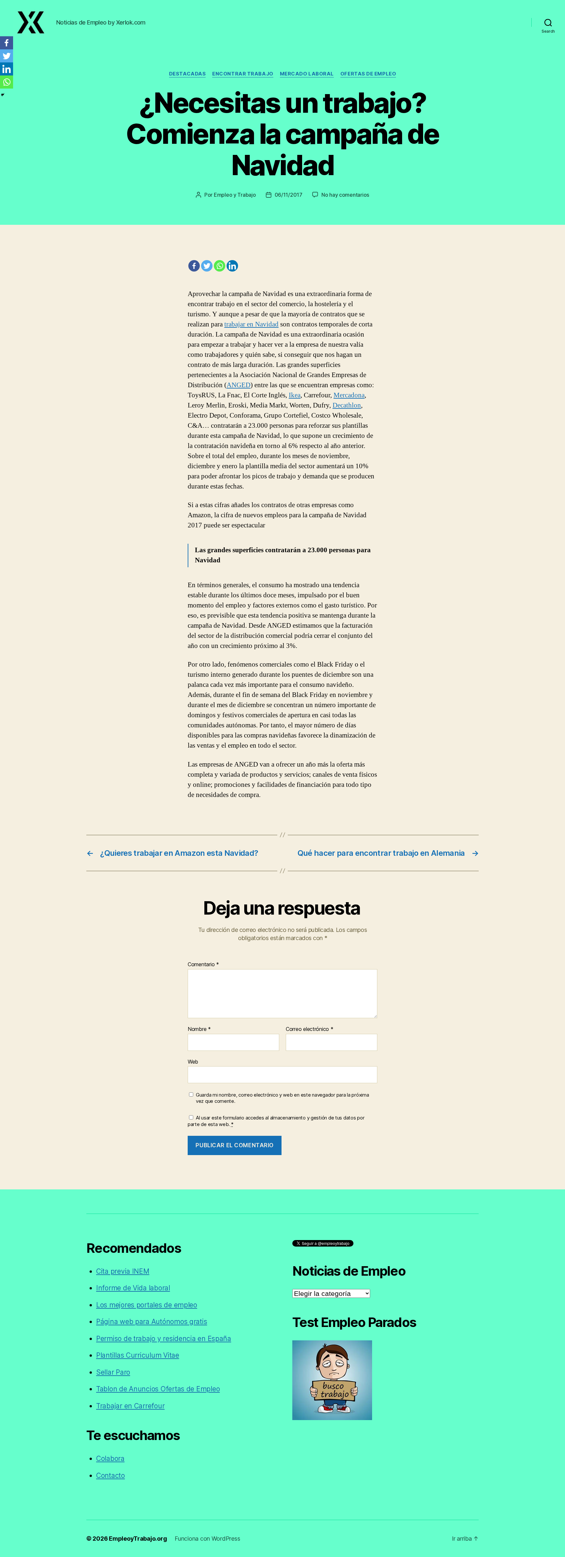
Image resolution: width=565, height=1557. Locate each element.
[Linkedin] (232, 266)
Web (193, 1061)
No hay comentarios (345, 194)
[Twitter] (207, 266)
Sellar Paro (113, 1372)
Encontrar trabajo (242, 74)
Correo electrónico (310, 1029)
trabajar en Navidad (251, 324)
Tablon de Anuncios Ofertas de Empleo (158, 1389)
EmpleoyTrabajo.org (138, 1538)
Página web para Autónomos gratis (151, 1321)
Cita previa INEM (122, 1271)
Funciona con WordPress (207, 1538)
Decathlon (347, 405)
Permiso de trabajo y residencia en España (163, 1338)
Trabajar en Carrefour (130, 1406)
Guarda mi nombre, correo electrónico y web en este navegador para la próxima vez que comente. (282, 1098)
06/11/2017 (288, 194)
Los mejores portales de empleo (146, 1305)
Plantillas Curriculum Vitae (137, 1355)
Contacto (110, 1475)
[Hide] (2, 94)
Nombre (199, 1029)
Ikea (294, 395)
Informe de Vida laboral (133, 1288)
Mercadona (349, 395)
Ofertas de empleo (368, 74)
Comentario (203, 965)
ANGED (238, 385)
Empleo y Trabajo (235, 194)
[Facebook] (194, 266)
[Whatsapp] (219, 266)
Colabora (110, 1458)
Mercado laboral (307, 74)
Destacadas (187, 74)
